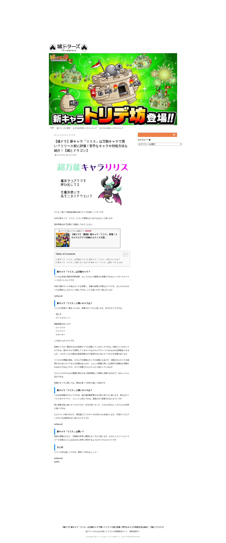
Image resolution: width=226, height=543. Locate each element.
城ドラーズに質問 (63, 128)
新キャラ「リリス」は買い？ (103, 262)
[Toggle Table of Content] (124, 254)
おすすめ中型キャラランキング (85, 128)
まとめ (119, 262)
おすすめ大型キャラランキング (111, 128)
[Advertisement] (113, 19)
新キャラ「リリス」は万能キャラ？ (72, 259)
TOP (52, 128)
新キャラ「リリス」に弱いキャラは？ (104, 259)
